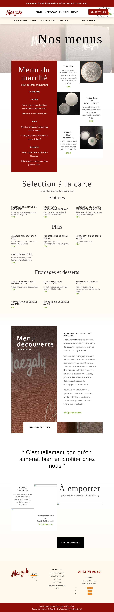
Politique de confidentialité (64, 606)
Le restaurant (51, 12)
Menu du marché (21, 21)
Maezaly (52, 609)
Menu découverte (48, 21)
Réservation (98, 12)
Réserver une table (40, 427)
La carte (34, 21)
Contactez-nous (70, 542)
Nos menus (64, 12)
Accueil (39, 12)
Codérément (77, 609)
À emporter (63, 21)
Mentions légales (46, 606)
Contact (74, 12)
